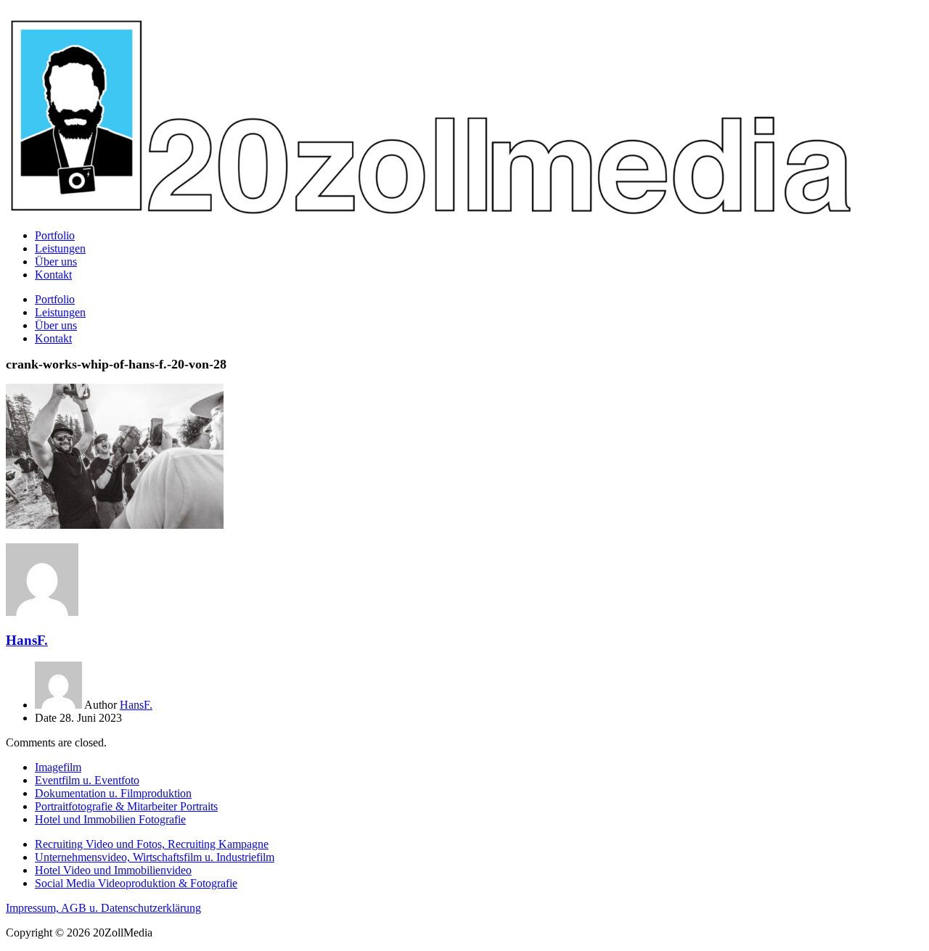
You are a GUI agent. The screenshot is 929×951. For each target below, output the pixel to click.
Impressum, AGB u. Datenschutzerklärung (103, 908)
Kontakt (53, 274)
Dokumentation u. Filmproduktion (113, 793)
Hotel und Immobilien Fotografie (110, 819)
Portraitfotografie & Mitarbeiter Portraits (126, 806)
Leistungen (60, 248)
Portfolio (55, 235)
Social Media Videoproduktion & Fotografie (136, 883)
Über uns (56, 261)
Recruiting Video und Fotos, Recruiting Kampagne (152, 844)
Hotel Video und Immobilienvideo (113, 870)
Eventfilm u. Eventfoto (87, 780)
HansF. (27, 640)
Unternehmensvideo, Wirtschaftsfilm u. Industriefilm (154, 857)
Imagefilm (58, 767)
